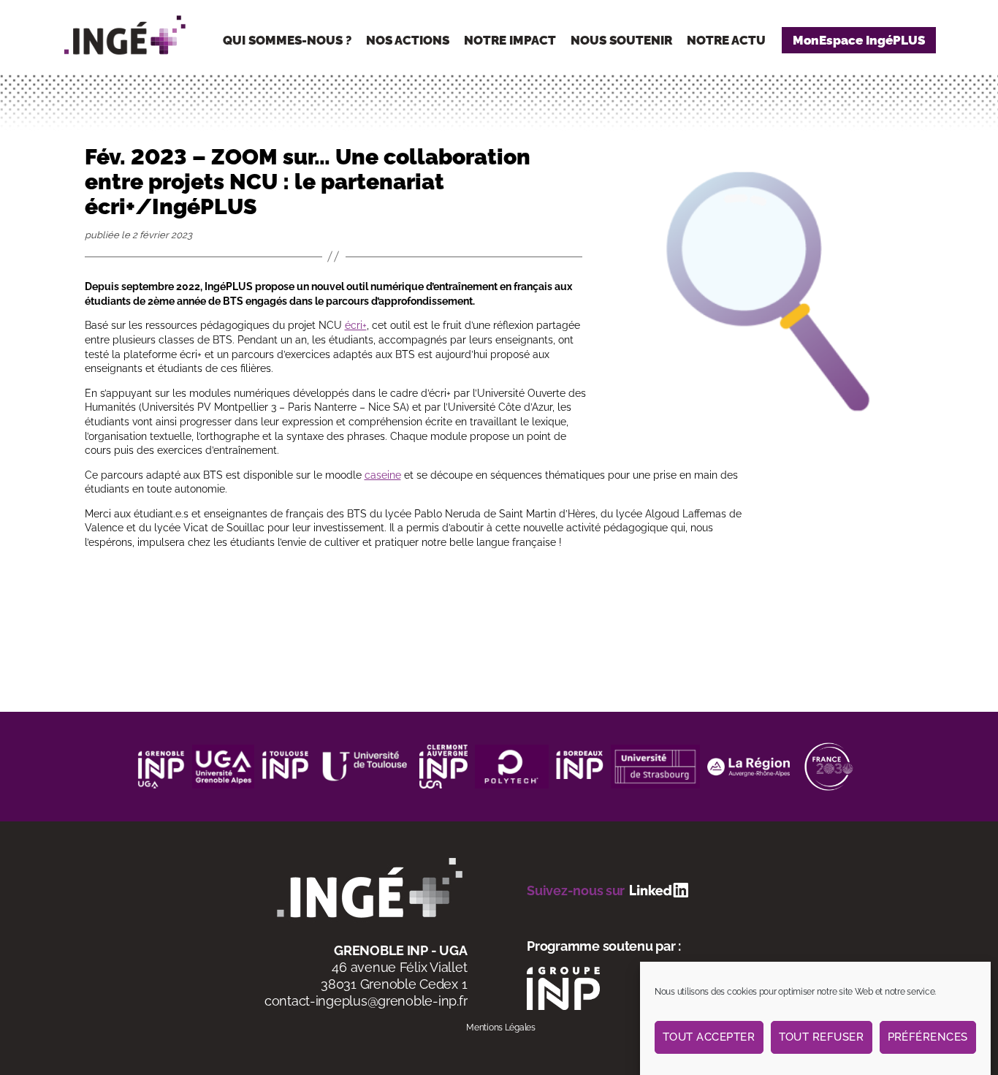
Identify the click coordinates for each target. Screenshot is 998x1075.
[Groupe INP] (563, 987)
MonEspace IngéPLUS (859, 40)
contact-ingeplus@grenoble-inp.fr (365, 1000)
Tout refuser (821, 1037)
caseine (383, 475)
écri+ (356, 325)
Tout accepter (709, 1037)
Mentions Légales (501, 1027)
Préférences (928, 1037)
